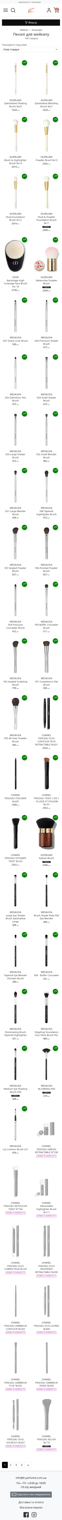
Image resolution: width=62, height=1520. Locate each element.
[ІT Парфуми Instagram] (34, 1514)
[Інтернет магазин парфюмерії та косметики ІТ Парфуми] (31, 10)
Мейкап (24, 29)
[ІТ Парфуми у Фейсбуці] (26, 1514)
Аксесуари (37, 29)
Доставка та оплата (31, 1502)
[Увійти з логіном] (49, 10)
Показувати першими (14, 44)
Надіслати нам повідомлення (33, 1494)
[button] (13, 10)
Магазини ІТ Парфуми (30, 2)
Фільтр (32, 22)
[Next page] (27, 1465)
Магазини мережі (31, 1507)
